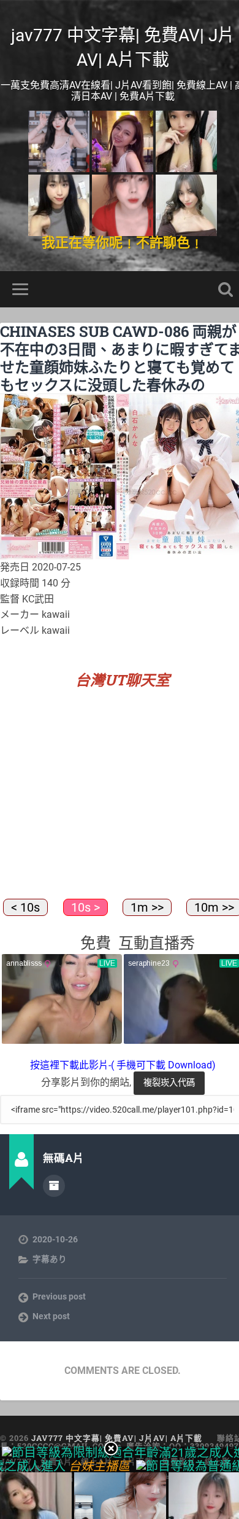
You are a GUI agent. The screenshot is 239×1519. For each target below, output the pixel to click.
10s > (85, 907)
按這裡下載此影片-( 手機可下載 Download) (123, 1065)
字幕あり (49, 1259)
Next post (51, 1316)
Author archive (54, 1186)
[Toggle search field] (225, 289)
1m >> (147, 907)
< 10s (25, 907)
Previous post (59, 1296)
